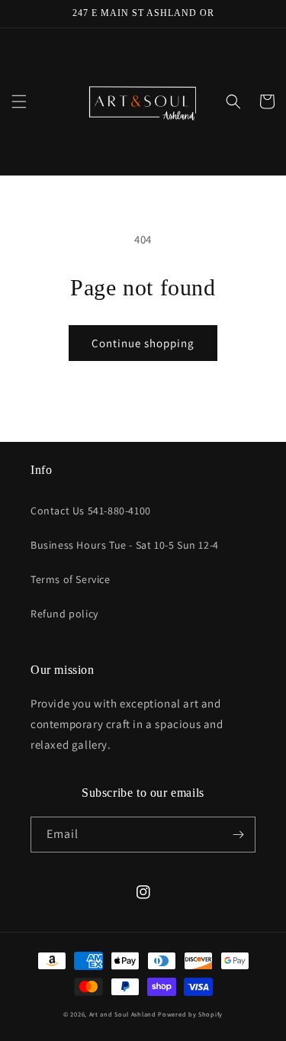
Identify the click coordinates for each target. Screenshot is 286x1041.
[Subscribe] (238, 834)
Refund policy (64, 613)
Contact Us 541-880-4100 (91, 510)
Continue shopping (143, 343)
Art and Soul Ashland (122, 1014)
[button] (19, 101)
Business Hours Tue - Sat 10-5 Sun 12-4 (125, 545)
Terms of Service (71, 579)
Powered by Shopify (190, 1014)
